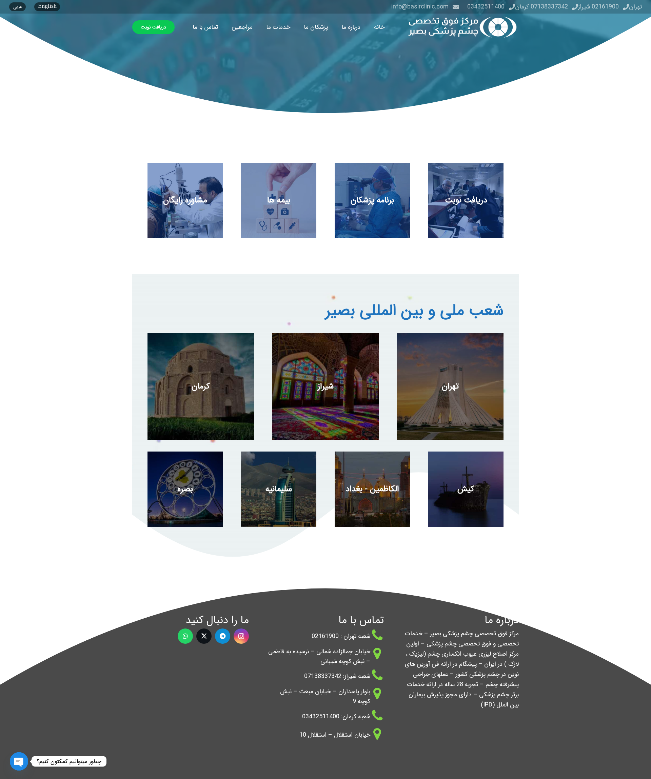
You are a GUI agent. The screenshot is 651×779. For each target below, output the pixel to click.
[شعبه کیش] (466, 489)
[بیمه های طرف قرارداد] (278, 200)
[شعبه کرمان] (200, 386)
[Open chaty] (19, 756)
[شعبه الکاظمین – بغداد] (372, 489)
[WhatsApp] (185, 636)
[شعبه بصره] (185, 489)
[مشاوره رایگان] (185, 200)
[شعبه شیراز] (325, 386)
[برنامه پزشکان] (372, 200)
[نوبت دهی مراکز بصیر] (466, 200)
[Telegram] (222, 636)
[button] (336, 27)
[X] (204, 636)
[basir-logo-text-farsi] (460, 27)
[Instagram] (241, 636)
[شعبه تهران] (450, 386)
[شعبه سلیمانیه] (278, 489)
